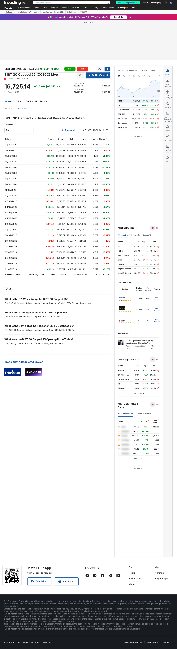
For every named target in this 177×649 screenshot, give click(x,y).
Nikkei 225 (122, 119)
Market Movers (126, 228)
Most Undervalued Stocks (128, 405)
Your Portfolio (135, 578)
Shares (153, 70)
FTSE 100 (83, 12)
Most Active (123, 235)
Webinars (123, 333)
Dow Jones (122, 123)
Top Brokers (124, 282)
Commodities (132, 70)
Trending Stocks (127, 359)
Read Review (157, 298)
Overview (8, 108)
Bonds (144, 70)
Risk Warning (168, 642)
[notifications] (165, 2)
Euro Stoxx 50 (123, 110)
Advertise (159, 573)
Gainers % (135, 235)
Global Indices (72, 12)
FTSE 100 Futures (125, 127)
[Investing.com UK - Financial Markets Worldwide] (15, 3)
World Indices (34, 12)
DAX (120, 105)
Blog (131, 567)
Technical (31, 101)
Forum (43, 101)
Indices (9, 12)
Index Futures (47, 12)
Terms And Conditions (133, 642)
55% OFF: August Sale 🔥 (128, 3)
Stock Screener (107, 8)
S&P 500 (121, 114)
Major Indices (22, 12)
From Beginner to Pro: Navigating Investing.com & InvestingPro (139, 342)
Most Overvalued (144, 414)
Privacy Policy (152, 642)
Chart (19, 101)
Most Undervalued (125, 414)
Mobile (132, 573)
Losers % (147, 235)
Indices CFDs (59, 12)
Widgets (132, 584)
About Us (159, 567)
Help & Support (162, 578)
